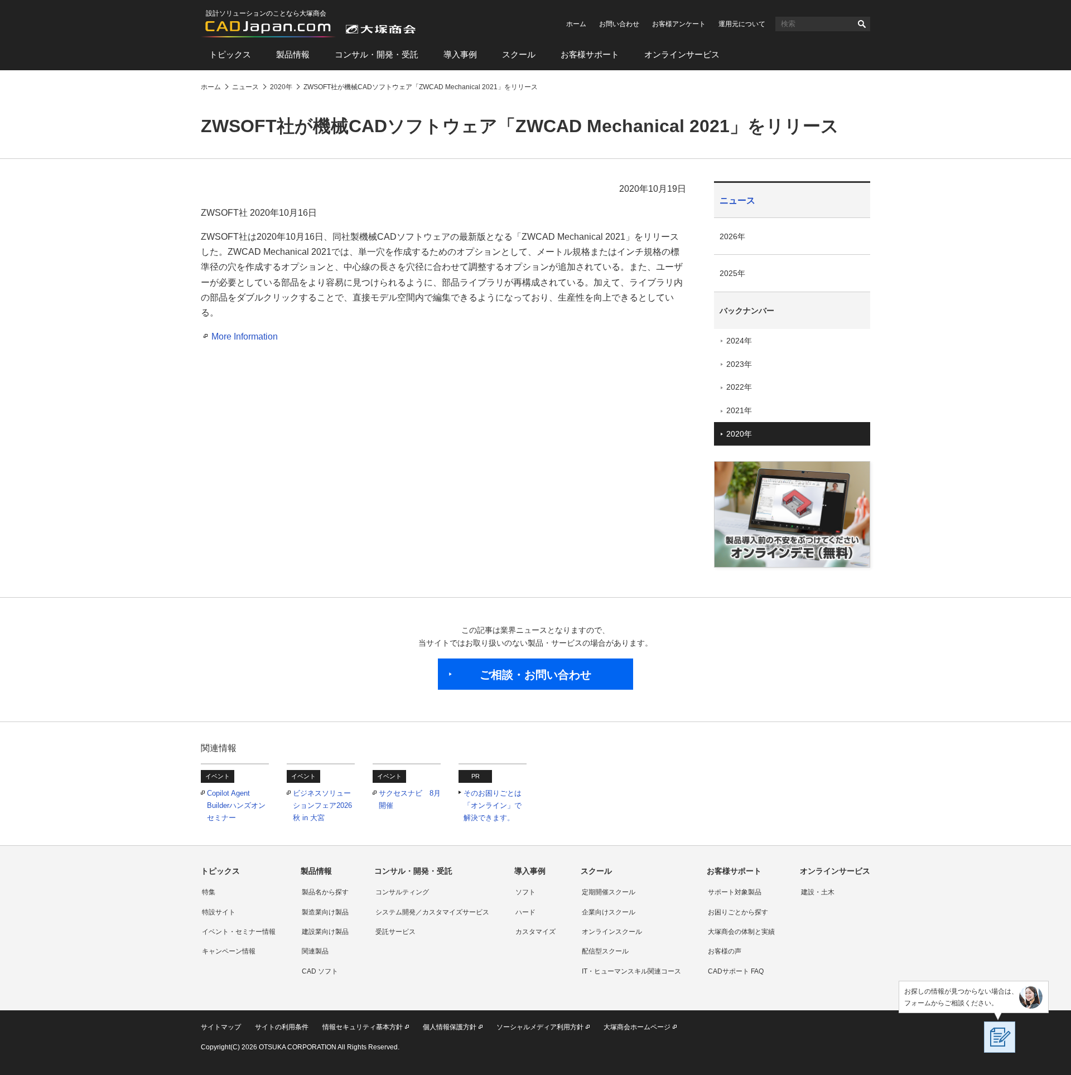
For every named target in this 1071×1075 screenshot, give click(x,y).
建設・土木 (817, 892)
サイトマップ (221, 1027)
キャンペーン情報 (228, 951)
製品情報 (293, 54)
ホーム (576, 24)
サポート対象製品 (734, 892)
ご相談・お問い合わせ (535, 675)
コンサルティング (402, 892)
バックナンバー (747, 310)
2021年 (739, 410)
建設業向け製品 (325, 932)
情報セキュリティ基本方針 (362, 1027)
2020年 (739, 433)
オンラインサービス (682, 54)
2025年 (732, 273)
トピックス (230, 54)
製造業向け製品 (325, 912)
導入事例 (460, 54)
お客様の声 (724, 951)
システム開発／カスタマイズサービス (432, 912)
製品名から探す (325, 892)
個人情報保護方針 (449, 1027)
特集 (208, 892)
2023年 (739, 364)
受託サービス (395, 932)
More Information (244, 336)
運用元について (741, 24)
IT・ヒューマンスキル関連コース (631, 971)
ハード (525, 912)
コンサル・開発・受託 (376, 54)
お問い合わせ (619, 24)
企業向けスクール (608, 912)
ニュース (737, 200)
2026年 (732, 236)
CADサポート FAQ (736, 971)
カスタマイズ (535, 932)
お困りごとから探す (738, 912)
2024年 (739, 340)
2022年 (739, 386)
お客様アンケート (679, 24)
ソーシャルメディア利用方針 (539, 1027)
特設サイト (218, 912)
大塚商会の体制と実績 (741, 932)
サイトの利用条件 (281, 1027)
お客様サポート (590, 54)
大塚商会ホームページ (637, 1027)
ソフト (525, 892)
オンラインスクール (612, 932)
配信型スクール (605, 951)
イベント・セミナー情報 (239, 932)
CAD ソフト (320, 971)
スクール (519, 54)
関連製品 (315, 951)
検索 (861, 24)
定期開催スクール (608, 892)
